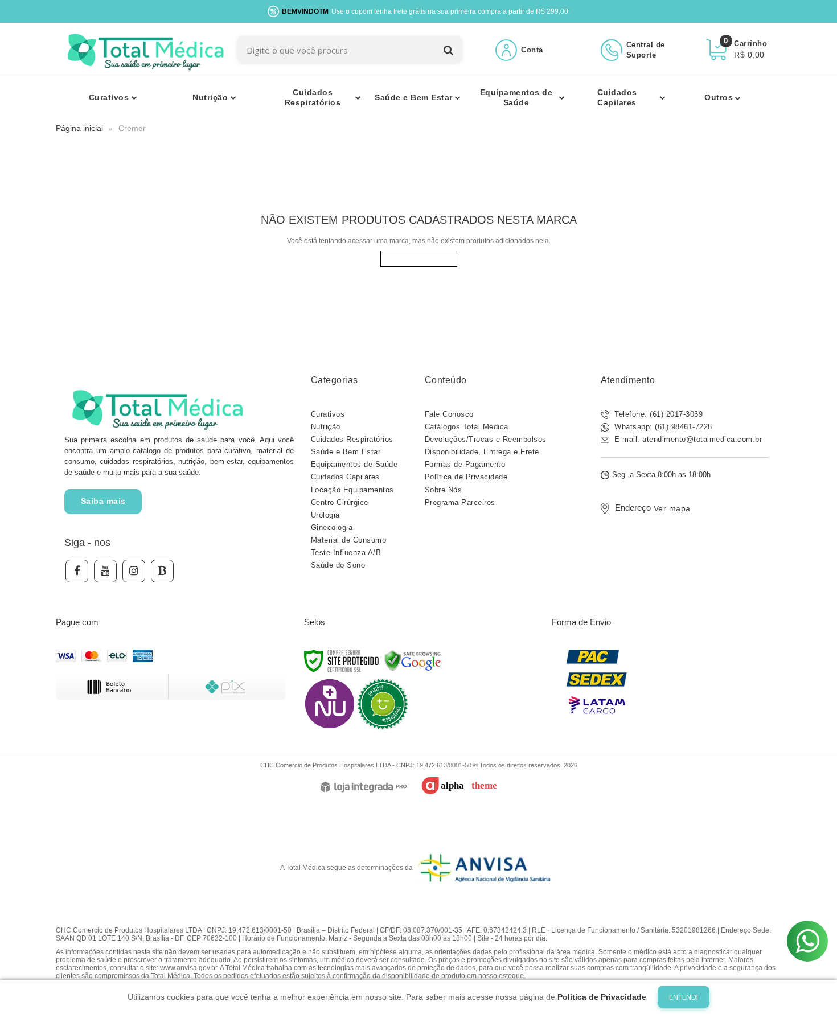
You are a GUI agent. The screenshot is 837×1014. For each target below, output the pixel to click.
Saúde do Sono (338, 565)
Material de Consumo (349, 540)
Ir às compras (419, 258)
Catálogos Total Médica (466, 426)
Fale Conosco (449, 414)
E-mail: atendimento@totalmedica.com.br (687, 439)
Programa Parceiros (460, 502)
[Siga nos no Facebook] (76, 571)
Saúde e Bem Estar (346, 452)
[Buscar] (448, 50)
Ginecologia (332, 527)
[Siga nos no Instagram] (133, 571)
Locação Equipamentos (352, 490)
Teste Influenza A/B (346, 552)
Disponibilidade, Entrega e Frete (482, 452)
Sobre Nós (443, 490)
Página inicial (79, 128)
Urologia (325, 515)
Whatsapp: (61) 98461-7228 (662, 426)
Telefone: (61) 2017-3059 (657, 414)
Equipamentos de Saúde (354, 464)
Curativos (328, 414)
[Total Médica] (143, 49)
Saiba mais (103, 501)
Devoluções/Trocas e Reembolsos (486, 439)
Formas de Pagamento (465, 464)
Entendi (683, 997)
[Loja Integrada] (364, 788)
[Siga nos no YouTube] (105, 571)
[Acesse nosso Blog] (162, 571)
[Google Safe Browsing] (412, 660)
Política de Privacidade (466, 477)
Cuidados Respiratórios (352, 439)
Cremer (132, 128)
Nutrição (325, 426)
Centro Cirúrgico (339, 502)
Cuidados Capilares (345, 477)
